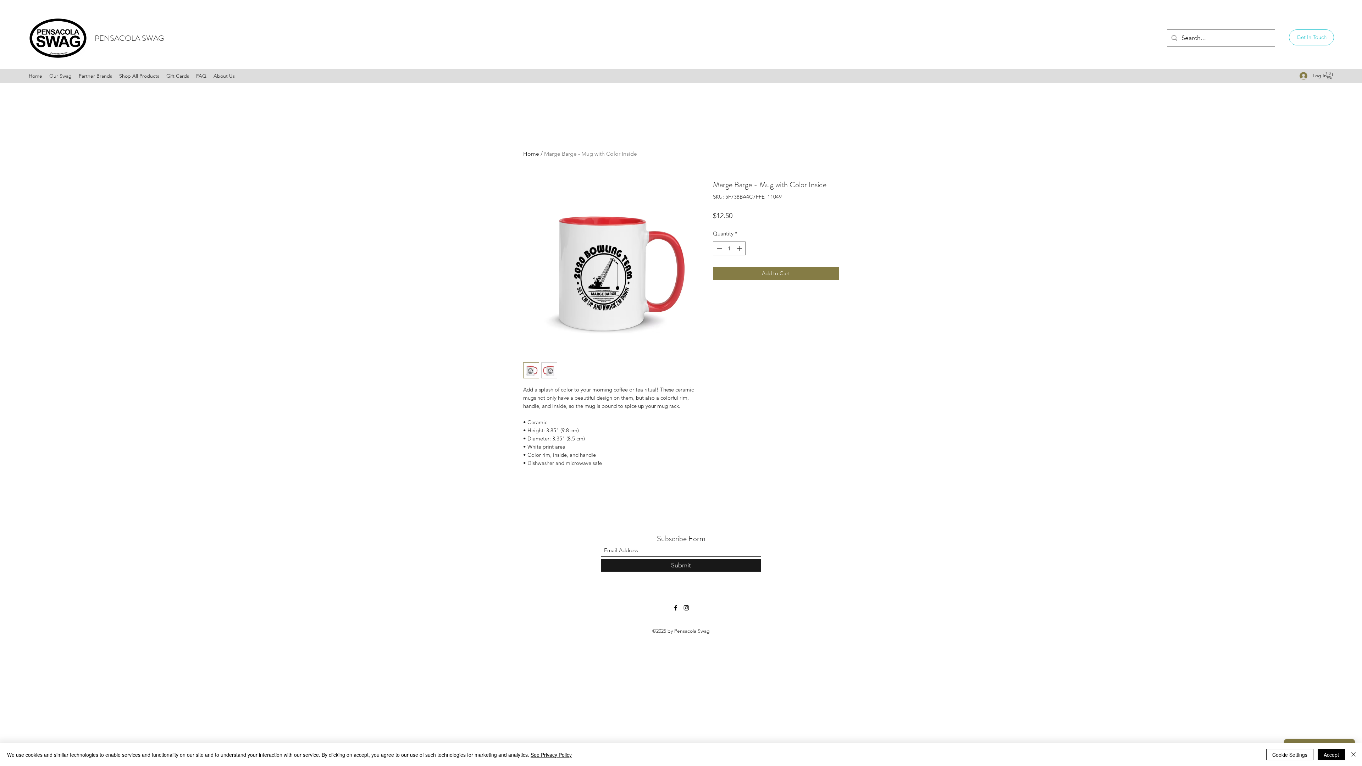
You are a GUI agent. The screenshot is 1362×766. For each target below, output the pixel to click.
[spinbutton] (729, 248)
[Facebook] (675, 607)
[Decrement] (719, 248)
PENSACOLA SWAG (129, 38)
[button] (1311, 37)
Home (531, 153)
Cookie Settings (1289, 754)
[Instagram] (686, 607)
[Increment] (740, 248)
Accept (1331, 754)
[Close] (1353, 754)
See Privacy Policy (551, 754)
